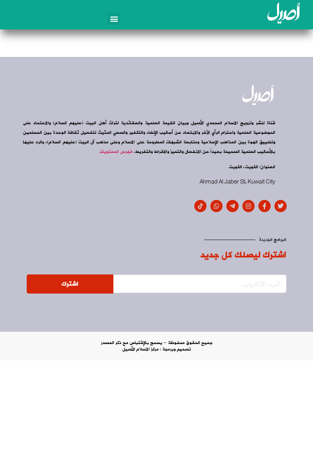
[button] (114, 18)
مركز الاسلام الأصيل (140, 349)
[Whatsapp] (216, 206)
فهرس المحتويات (115, 151)
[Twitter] (280, 206)
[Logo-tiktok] (200, 206)
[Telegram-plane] (232, 206)
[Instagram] (248, 206)
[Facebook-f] (264, 206)
